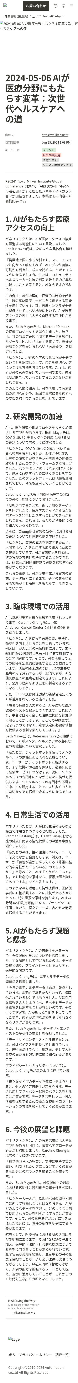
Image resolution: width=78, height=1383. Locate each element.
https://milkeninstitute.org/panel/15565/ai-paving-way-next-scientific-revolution (56, 135)
